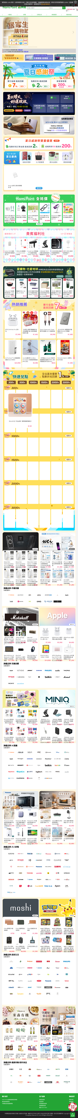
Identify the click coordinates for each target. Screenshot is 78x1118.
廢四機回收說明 (43, 1103)
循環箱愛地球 (42, 1105)
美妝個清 (51, 14)
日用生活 (37, 14)
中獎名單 (20, 50)
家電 (21, 14)
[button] (4, 32)
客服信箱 (71, 1099)
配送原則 (41, 1101)
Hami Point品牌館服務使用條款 (9, 1099)
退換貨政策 (42, 1099)
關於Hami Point (43, 1107)
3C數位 (7, 14)
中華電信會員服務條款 (7, 1103)
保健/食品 (66, 14)
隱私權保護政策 (6, 1101)
